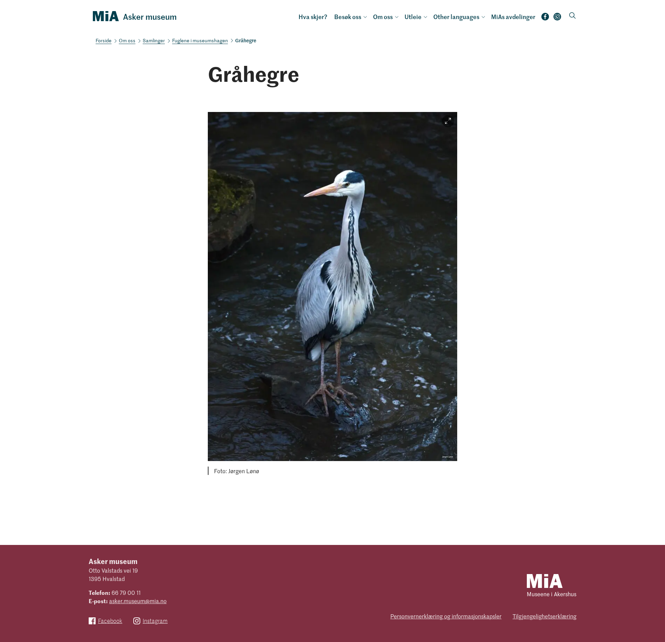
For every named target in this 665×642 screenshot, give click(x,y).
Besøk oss (347, 16)
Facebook (545, 18)
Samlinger (154, 40)
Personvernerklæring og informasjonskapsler (446, 616)
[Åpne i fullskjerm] (448, 121)
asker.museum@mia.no (138, 601)
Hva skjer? (313, 16)
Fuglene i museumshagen (200, 40)
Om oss (383, 16)
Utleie (413, 16)
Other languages (456, 16)
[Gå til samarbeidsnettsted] (544, 580)
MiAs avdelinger (513, 16)
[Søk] (572, 16)
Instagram (557, 18)
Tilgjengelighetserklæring (544, 616)
